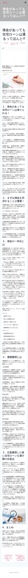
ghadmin (6, 43)
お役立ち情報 (14, 43)
